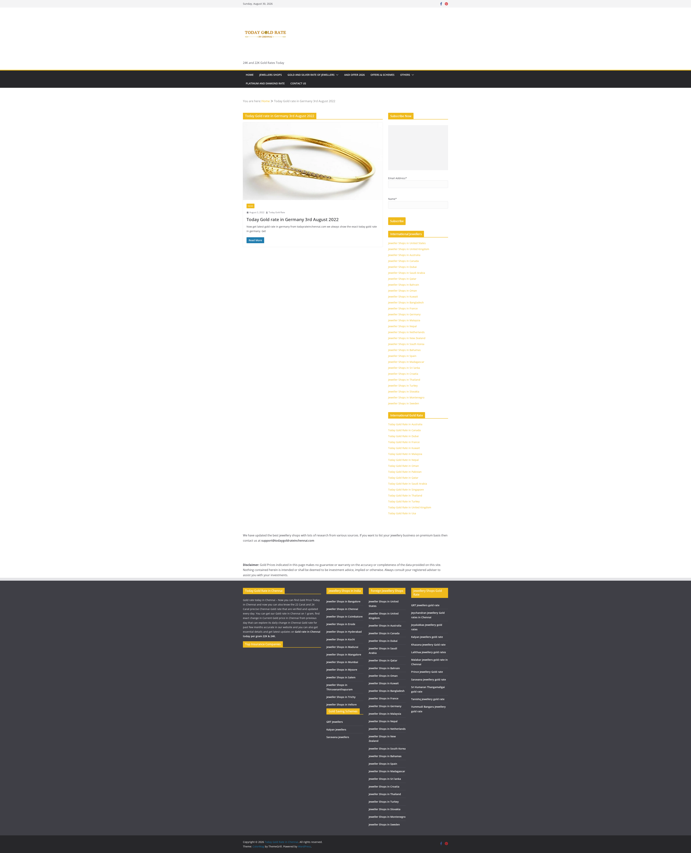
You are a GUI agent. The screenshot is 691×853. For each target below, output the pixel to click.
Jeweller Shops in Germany (404, 314)
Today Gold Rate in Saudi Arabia (407, 483)
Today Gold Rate (277, 212)
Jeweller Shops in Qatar (402, 278)
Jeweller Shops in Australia (404, 255)
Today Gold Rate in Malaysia (405, 454)
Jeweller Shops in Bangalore (343, 601)
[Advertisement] (418, 147)
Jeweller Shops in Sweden (403, 403)
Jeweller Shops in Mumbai (342, 662)
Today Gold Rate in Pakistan (405, 471)
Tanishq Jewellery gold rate (427, 699)
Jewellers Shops (270, 74)
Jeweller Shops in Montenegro (406, 397)
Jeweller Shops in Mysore (341, 669)
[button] (336, 74)
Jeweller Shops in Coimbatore (344, 616)
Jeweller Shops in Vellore (341, 704)
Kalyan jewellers (336, 729)
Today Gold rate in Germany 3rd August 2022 (293, 219)
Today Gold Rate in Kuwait (404, 448)
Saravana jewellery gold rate (428, 679)
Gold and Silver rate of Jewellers (311, 74)
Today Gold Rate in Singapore (406, 489)
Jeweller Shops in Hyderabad (344, 631)
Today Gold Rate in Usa (402, 513)
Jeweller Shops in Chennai (342, 609)
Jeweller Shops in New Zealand (406, 338)
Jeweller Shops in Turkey (403, 385)
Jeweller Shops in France (403, 308)
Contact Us (298, 83)
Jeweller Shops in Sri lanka (404, 367)
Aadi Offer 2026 (354, 74)
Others (405, 74)
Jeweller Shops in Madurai (342, 647)
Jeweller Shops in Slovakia (403, 391)
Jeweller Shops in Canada (403, 261)
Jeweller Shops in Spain (402, 356)
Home (250, 74)
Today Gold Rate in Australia (405, 424)
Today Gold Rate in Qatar (403, 477)
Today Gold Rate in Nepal (403, 460)
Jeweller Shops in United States (407, 243)
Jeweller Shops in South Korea (406, 344)
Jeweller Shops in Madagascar (406, 362)
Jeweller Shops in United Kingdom (408, 249)
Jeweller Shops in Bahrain (403, 284)
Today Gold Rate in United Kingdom (409, 507)
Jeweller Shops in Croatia (403, 373)
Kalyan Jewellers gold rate (427, 637)
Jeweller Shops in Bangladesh (406, 302)
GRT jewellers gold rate (425, 605)
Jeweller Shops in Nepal (402, 326)
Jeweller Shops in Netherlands (406, 332)
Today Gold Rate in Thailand (405, 495)
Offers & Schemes (382, 74)
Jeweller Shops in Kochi (340, 639)
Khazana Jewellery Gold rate (428, 644)
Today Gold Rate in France (404, 442)
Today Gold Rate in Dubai (403, 436)
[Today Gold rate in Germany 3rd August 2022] (313, 161)
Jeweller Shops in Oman (402, 290)
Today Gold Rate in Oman (403, 466)
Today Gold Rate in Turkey (404, 501)
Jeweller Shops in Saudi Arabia (406, 272)
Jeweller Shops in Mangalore (343, 654)
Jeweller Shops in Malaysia (404, 320)
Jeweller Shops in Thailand (404, 379)
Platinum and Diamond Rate (265, 83)
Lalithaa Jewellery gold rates (428, 652)
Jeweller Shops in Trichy (341, 697)
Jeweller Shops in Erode (340, 624)
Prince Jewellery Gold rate (427, 671)
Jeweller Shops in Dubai (402, 267)
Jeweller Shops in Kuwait (403, 296)
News (250, 206)
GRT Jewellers (334, 721)
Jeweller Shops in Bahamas (404, 350)
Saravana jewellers (337, 737)
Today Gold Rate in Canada (404, 430)
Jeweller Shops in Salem (340, 677)
